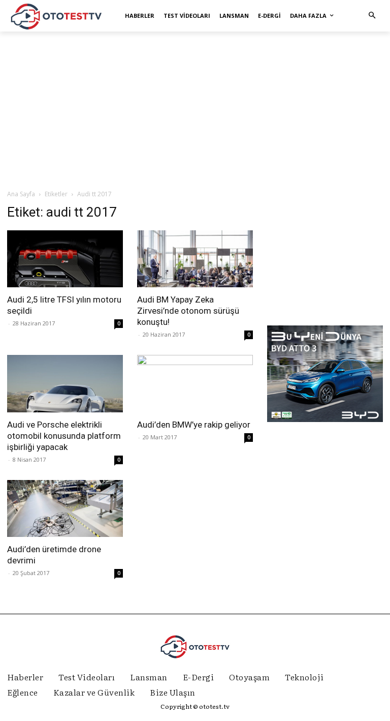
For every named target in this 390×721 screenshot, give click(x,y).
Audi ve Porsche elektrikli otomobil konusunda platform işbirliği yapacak (64, 435)
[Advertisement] (195, 110)
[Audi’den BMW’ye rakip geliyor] (195, 383)
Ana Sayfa (21, 194)
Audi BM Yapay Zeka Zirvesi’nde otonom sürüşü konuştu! (188, 310)
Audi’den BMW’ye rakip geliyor (193, 424)
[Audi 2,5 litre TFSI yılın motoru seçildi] (65, 259)
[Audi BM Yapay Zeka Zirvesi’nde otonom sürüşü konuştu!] (195, 259)
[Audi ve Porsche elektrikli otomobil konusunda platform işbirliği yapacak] (65, 383)
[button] (372, 15)
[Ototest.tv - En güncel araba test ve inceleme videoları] (56, 16)
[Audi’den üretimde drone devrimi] (65, 508)
